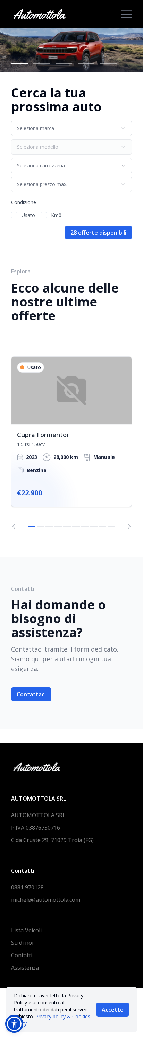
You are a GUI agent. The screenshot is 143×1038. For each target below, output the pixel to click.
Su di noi (22, 943)
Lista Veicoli (26, 930)
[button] (14, 1024)
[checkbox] (14, 215)
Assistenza (25, 967)
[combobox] (71, 128)
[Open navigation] (126, 14)
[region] (71, 442)
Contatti (21, 955)
